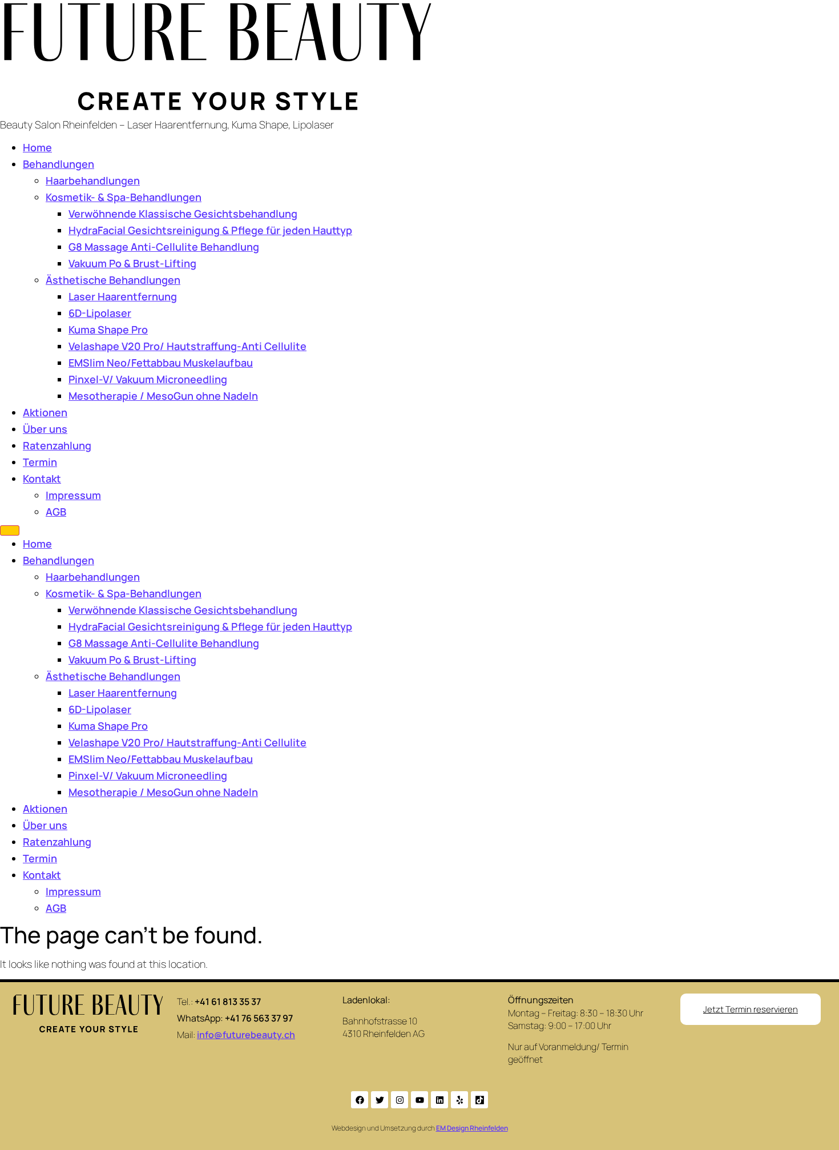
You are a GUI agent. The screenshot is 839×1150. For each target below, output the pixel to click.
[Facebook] (359, 1099)
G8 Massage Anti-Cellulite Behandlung (163, 247)
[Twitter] (379, 1099)
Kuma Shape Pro (108, 329)
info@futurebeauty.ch (246, 1034)
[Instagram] (399, 1099)
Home (37, 147)
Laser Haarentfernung (122, 296)
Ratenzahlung (57, 445)
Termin (40, 462)
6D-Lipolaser (99, 313)
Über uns (45, 429)
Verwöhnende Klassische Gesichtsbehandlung (182, 213)
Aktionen (45, 412)
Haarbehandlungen (93, 180)
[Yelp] (459, 1099)
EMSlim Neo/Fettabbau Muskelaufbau (160, 362)
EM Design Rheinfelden (472, 1128)
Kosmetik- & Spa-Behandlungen (123, 197)
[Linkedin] (439, 1099)
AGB (56, 511)
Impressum (73, 495)
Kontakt (42, 478)
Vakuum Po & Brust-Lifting (132, 263)
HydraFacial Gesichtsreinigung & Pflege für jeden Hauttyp (210, 230)
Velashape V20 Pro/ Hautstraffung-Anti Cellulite (187, 346)
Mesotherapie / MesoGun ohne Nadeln (163, 396)
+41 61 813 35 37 (228, 1001)
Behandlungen (58, 164)
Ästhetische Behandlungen (113, 280)
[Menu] (9, 530)
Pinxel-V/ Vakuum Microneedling (147, 379)
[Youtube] (419, 1099)
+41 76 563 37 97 (259, 1018)
